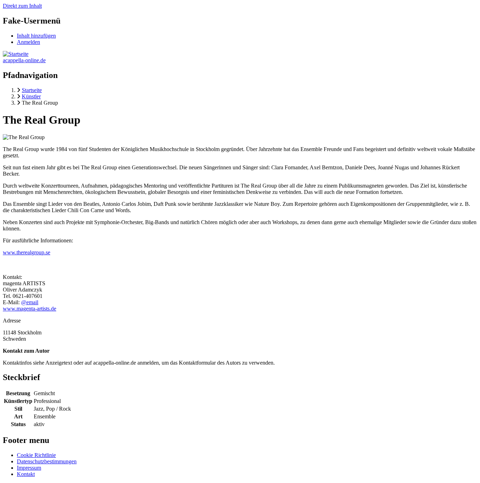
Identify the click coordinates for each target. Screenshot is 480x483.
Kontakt (26, 474)
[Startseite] (15, 54)
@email (29, 302)
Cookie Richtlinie (36, 455)
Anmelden (28, 42)
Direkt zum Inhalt (22, 6)
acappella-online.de (24, 60)
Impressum (29, 468)
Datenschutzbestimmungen (47, 461)
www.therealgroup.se (26, 252)
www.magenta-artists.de (29, 309)
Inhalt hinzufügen (36, 36)
